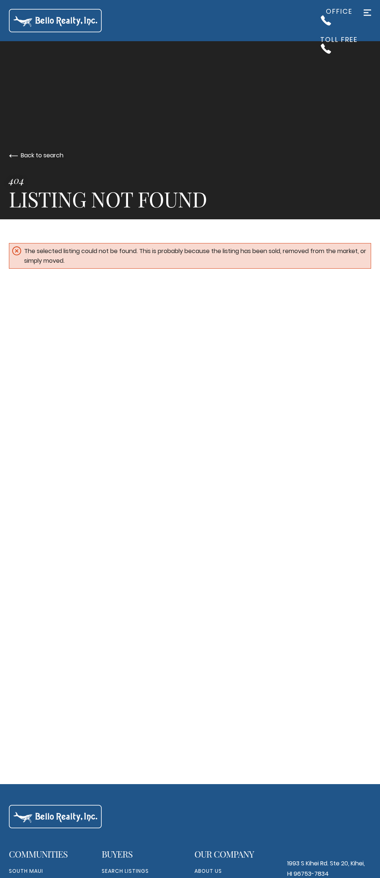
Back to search (42, 155)
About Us (208, 871)
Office (339, 12)
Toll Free (339, 40)
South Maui (26, 871)
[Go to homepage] (63, 20)
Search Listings (125, 871)
